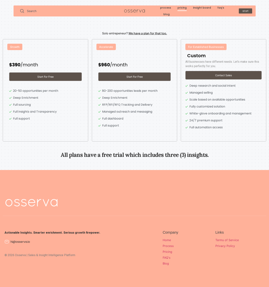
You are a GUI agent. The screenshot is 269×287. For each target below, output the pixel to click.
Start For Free (45, 76)
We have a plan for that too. (147, 33)
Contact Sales (223, 75)
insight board (202, 8)
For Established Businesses (206, 47)
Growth (15, 47)
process (165, 8)
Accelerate (106, 47)
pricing (182, 8)
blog (166, 14)
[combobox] (61, 11)
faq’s (220, 8)
